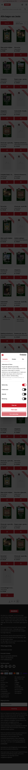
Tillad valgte (14, 409)
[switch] (24, 389)
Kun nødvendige (14, 414)
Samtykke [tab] (5, 359)
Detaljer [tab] (14, 359)
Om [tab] (23, 359)
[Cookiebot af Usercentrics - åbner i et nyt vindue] (20, 355)
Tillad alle (14, 405)
